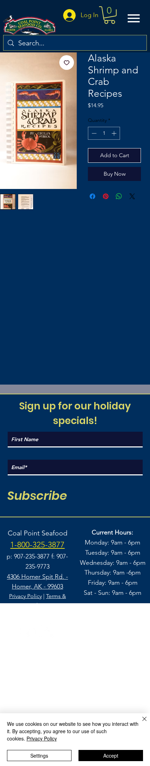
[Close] (140, 723)
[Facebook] (46, 631)
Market (75, 684)
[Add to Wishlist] (66, 62)
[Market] (110, 684)
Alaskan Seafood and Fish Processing (75, 655)
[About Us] (110, 699)
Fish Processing (75, 669)
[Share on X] (132, 196)
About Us (75, 699)
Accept (110, 755)
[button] (109, 15)
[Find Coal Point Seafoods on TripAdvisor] (28, 631)
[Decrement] (93, 133)
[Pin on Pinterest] (106, 196)
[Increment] (114, 133)
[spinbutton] (104, 133)
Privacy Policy (25, 596)
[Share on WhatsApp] (119, 196)
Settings (39, 755)
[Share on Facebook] (92, 196)
